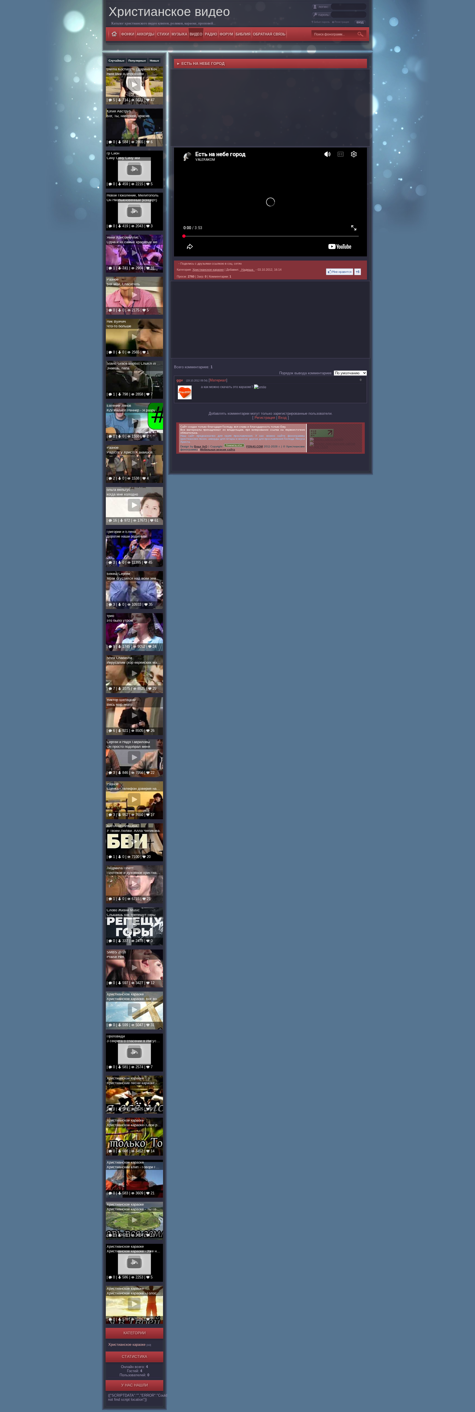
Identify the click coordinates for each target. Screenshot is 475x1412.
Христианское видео (169, 11)
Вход (282, 418)
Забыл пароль (322, 22)
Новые (154, 60)
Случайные (117, 60)
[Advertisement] (270, 107)
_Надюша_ (247, 269)
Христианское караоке (126, 1344)
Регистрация (342, 22)
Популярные (137, 60)
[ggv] (194, 387)
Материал (218, 380)
